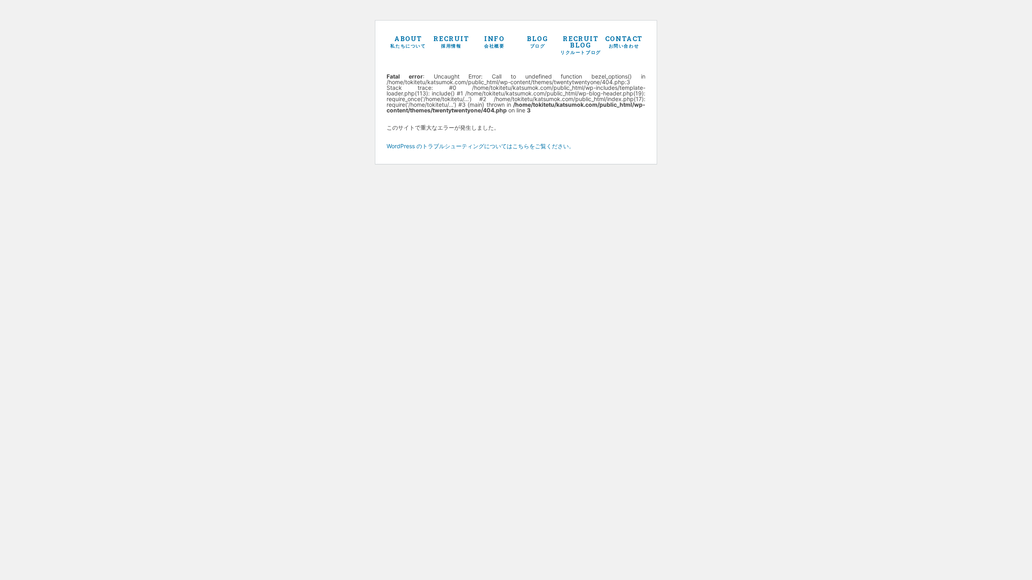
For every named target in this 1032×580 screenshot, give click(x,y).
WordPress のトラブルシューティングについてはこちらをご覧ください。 (480, 146)
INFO (494, 41)
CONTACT (624, 41)
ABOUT (408, 41)
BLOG (537, 41)
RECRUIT (451, 41)
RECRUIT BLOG (580, 44)
